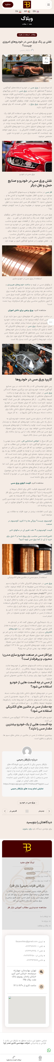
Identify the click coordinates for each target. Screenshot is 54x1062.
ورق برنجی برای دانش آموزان (20, 310)
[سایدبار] (50, 322)
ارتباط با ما (44, 916)
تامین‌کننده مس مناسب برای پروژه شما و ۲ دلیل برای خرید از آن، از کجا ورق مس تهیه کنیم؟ (29, 538)
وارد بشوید (27, 829)
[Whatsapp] (49, 1050)
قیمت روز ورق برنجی (37, 880)
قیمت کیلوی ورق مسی (21, 483)
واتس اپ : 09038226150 (33, 955)
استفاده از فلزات (24, 35)
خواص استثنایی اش (30, 441)
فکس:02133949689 (35, 960)
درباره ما (45, 921)
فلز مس (48, 192)
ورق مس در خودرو (27, 802)
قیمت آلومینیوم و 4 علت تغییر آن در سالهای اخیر (30, 530)
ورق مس (34, 87)
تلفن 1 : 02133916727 (34, 946)
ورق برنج (34, 104)
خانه (30, 24)
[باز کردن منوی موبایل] (48, 4)
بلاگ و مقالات (43, 925)
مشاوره (8, 4)
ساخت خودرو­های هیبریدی (18, 284)
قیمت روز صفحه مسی (36, 871)
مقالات (24, 24)
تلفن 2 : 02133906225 (34, 951)
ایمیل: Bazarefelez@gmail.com (29, 941)
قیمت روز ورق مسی (37, 876)
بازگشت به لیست (27, 811)
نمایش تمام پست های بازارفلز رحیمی (27, 788)
